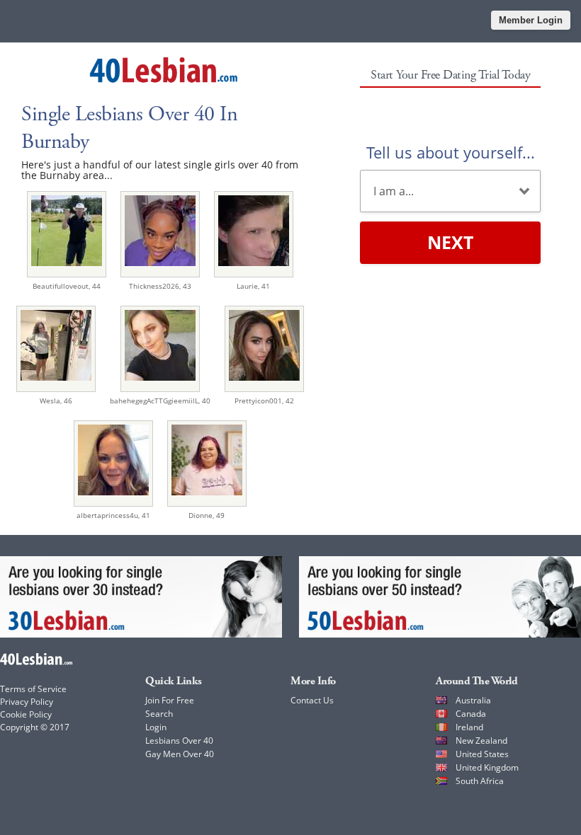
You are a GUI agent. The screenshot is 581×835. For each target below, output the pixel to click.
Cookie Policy (26, 714)
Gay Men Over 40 (179, 754)
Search (159, 714)
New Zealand (481, 741)
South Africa (480, 781)
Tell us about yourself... (450, 152)
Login (156, 727)
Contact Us (312, 700)
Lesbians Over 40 (179, 741)
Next (450, 242)
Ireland (469, 727)
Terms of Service (33, 689)
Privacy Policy (26, 702)
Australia (473, 700)
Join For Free (169, 700)
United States (482, 754)
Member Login (531, 20)
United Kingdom (487, 767)
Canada (471, 714)
